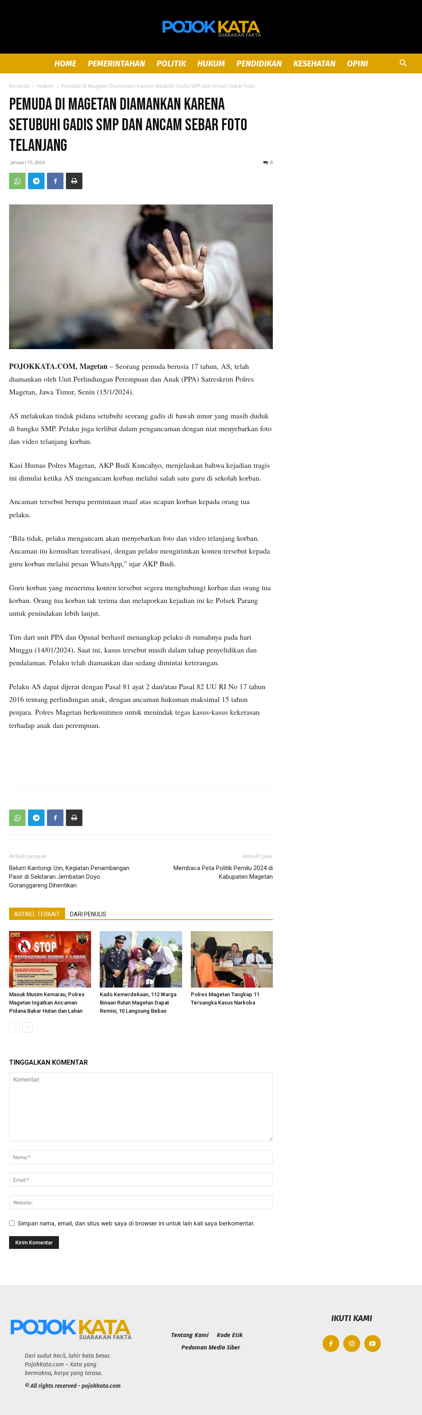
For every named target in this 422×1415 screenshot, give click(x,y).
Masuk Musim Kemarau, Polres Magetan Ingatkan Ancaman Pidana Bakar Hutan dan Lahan (46, 1002)
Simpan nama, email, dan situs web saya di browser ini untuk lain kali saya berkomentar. (136, 1223)
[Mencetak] (74, 181)
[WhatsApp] (17, 181)
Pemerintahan (116, 63)
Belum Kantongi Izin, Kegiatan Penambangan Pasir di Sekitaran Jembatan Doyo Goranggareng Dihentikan (69, 876)
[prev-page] (14, 1027)
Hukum (211, 63)
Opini (357, 63)
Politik (171, 63)
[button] (403, 64)
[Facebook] (55, 181)
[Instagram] (351, 1343)
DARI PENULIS (88, 914)
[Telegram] (36, 181)
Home (65, 63)
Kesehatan (314, 63)
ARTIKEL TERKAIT (37, 914)
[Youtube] (372, 1343)
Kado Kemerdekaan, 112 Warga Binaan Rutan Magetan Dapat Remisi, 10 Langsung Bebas (138, 1002)
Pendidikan (259, 63)
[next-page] (27, 1027)
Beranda (19, 85)
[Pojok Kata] (211, 27)
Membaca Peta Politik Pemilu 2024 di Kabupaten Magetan (223, 872)
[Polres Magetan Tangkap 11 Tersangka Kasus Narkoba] (232, 959)
